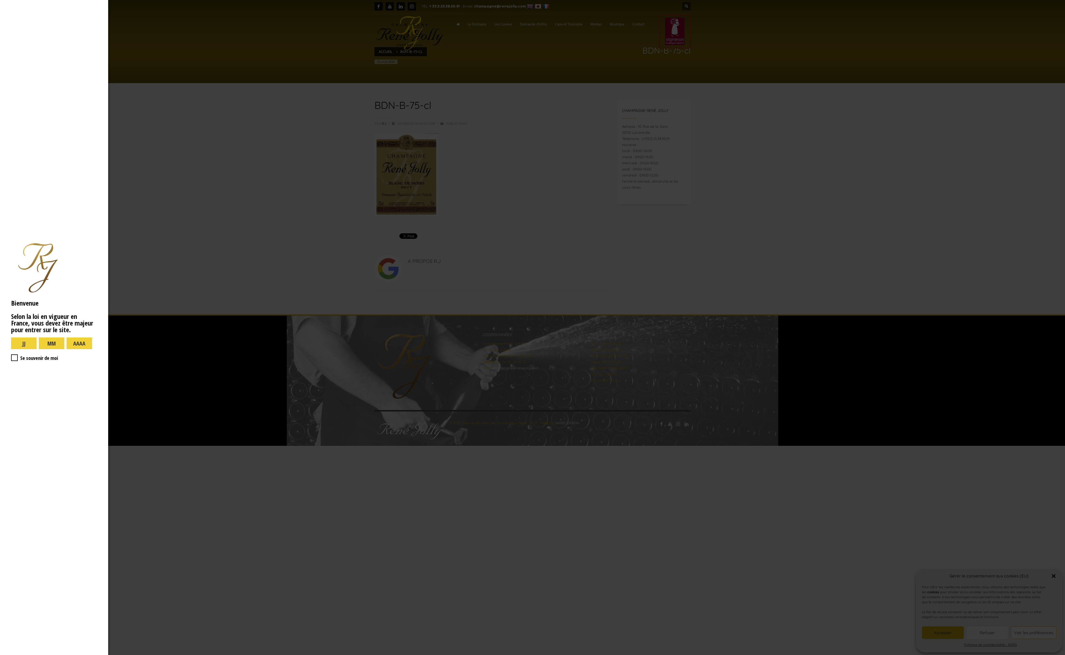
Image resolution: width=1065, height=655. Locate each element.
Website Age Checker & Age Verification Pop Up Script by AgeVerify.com (1058, 653)
